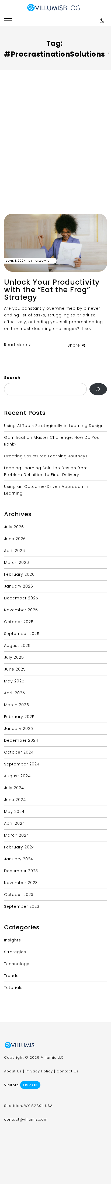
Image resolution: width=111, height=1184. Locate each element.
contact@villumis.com (26, 1119)
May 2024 (14, 811)
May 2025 (14, 681)
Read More (16, 344)
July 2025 (14, 657)
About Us (13, 1071)
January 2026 (18, 586)
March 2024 (16, 835)
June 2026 (15, 538)
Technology (16, 963)
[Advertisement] (55, 155)
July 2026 (14, 527)
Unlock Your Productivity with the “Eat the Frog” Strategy (52, 289)
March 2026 (16, 562)
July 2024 (14, 788)
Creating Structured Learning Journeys (46, 456)
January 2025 (18, 728)
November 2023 (21, 882)
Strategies (15, 952)
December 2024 (21, 740)
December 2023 (21, 871)
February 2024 (19, 847)
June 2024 (15, 799)
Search (12, 377)
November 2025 (21, 610)
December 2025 (21, 598)
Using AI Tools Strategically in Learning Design (54, 425)
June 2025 (15, 669)
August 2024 (17, 776)
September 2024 (22, 764)
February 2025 (19, 716)
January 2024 (18, 859)
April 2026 (14, 550)
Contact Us (68, 1071)
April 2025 (14, 693)
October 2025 (19, 621)
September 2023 (21, 906)
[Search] (98, 389)
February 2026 (19, 574)
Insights (12, 940)
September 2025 (22, 633)
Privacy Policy (39, 1071)
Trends (11, 975)
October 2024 (19, 752)
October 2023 (18, 894)
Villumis (42, 260)
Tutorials (13, 987)
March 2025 (16, 704)
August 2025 (17, 645)
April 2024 (14, 823)
